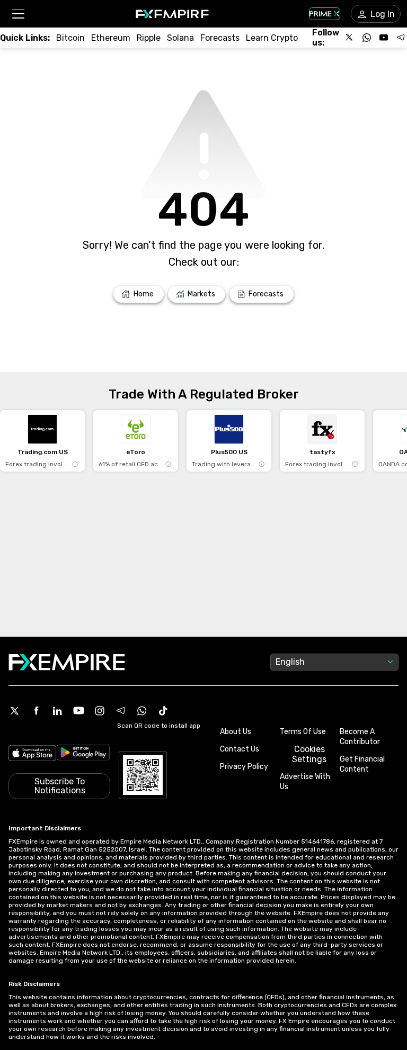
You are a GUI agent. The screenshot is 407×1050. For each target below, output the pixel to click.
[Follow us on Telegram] (400, 37)
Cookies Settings (309, 754)
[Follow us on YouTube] (383, 37)
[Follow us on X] (349, 37)
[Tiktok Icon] (163, 710)
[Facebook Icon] (36, 710)
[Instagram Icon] (99, 710)
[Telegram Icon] (120, 710)
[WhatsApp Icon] (142, 710)
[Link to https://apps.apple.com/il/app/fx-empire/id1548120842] (32, 754)
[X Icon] (14, 710)
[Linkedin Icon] (57, 710)
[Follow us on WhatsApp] (366, 37)
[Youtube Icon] (78, 710)
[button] (17, 14)
